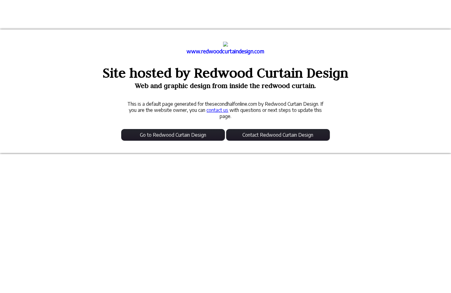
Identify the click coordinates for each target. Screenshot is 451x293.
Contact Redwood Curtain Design (277, 135)
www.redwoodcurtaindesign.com (225, 51)
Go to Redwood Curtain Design (173, 135)
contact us (217, 110)
